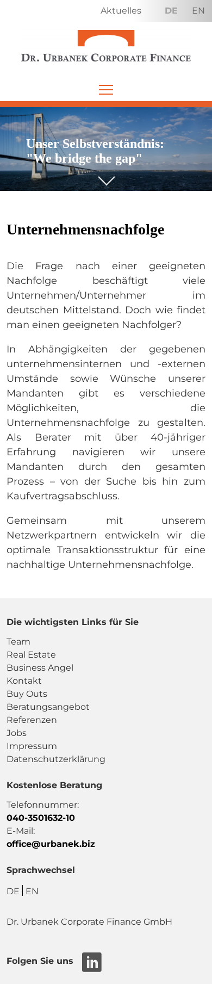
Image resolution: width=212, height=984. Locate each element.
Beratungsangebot (48, 707)
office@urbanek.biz (51, 844)
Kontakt (24, 681)
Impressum (32, 746)
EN (198, 10)
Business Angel (40, 668)
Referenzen (32, 720)
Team (18, 641)
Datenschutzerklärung (56, 759)
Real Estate (31, 654)
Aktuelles (121, 10)
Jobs (17, 733)
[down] (106, 175)
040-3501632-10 (41, 818)
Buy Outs (27, 694)
